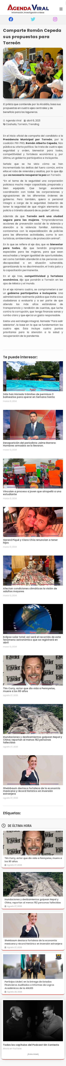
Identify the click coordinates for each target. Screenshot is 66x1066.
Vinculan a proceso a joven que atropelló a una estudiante (32, 493)
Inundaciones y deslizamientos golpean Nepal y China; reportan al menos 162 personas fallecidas (32, 739)
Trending (33, 124)
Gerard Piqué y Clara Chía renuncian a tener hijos (30, 541)
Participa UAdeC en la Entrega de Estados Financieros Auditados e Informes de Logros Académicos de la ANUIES (29, 985)
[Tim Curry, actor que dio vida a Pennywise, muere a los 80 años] (33, 843)
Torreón (22, 124)
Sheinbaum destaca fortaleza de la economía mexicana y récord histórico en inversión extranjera (31, 791)
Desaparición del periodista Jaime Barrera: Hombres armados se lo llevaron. (29, 444)
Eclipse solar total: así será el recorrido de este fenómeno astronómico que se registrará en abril (32, 639)
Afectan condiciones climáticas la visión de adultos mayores (30, 590)
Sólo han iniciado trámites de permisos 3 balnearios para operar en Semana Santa (29, 396)
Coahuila (11, 124)
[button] (61, 9)
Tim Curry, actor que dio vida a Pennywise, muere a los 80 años (29, 690)
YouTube (17, 1048)
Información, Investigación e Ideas (28, 12)
